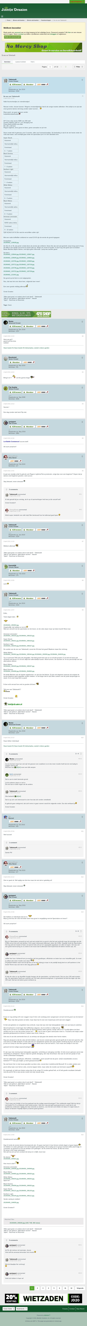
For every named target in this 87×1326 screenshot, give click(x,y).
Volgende (80, 1288)
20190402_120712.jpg (11, 264)
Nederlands (21, 1309)
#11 (82, 831)
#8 (82, 580)
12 (71, 1288)
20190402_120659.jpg (26, 261)
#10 (82, 737)
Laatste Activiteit (20, 62)
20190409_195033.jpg (11, 1179)
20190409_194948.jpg (26, 1168)
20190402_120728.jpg (26, 271)
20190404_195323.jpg (26, 635)
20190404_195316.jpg (11, 635)
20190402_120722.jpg (11, 271)
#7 (82, 541)
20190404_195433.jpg (11, 646)
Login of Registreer (76, 1)
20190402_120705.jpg (11, 261)
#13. (80, 936)
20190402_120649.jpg (11, 258)
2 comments (13, 489)
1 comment (13, 842)
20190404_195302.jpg (11, 625)
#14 (82, 1006)
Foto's (32, 62)
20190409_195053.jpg (26, 1185)
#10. (80, 758)
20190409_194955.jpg (11, 1173)
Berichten (7, 62)
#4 (82, 404)
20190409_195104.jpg (11, 1195)
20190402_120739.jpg (11, 268)
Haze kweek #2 (19, 348)
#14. (80, 1098)
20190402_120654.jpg (26, 258)
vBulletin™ (47, 1315)
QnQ (19, 767)
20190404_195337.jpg (26, 666)
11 (65, 1288)
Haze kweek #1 (9, 348)
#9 (82, 610)
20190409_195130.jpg (26, 1190)
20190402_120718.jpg (26, 264)
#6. (80, 494)
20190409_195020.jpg (26, 1173)
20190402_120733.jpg (26, 268)
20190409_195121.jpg (11, 1190)
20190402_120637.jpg (26, 254)
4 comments (13, 754)
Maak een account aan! (12, 37)
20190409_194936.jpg (11, 1168)
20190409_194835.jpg (11, 1202)
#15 (82, 1134)
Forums (65, 1309)
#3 (82, 372)
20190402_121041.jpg (11, 275)
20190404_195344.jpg (26, 654)
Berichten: (12, 91)
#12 (82, 877)
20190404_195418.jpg (26, 641)
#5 (82, 438)
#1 (82, 96)
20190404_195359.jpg (42, 654)
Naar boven (80, 1309)
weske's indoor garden (41, 348)
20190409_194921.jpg (11, 1159)
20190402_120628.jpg (11, 242)
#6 (82, 471)
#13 (82, 912)
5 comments (13, 931)
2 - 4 (77, 753)
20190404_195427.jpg (26, 646)
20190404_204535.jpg (57, 654)
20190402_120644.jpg (11, 254)
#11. (80, 847)
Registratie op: (13, 89)
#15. (80, 1245)
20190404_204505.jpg (26, 671)
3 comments (13, 1240)
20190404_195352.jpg (11, 654)
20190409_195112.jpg (26, 1195)
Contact (72, 1309)
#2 (82, 336)
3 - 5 (77, 931)
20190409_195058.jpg (11, 1185)
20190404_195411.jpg (11, 641)
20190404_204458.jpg (11, 671)
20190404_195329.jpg (11, 666)
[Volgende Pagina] (66, 66)
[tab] (7, 62)
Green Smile (8, 1309)
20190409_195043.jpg (26, 1179)
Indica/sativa (29, 348)
